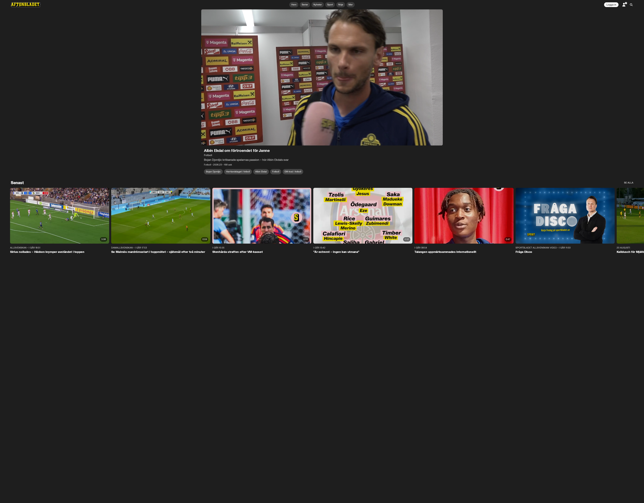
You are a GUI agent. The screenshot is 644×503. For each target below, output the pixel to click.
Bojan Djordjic (213, 171)
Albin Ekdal (261, 171)
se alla (628, 182)
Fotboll (275, 171)
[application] (322, 77)
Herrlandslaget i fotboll (238, 171)
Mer (350, 4)
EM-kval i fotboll (293, 171)
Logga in (611, 4)
